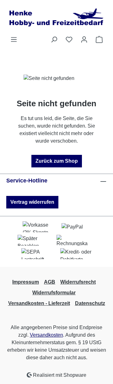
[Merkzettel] (69, 39)
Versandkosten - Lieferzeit (39, 303)
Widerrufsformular (54, 292)
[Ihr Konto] (84, 39)
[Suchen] (54, 39)
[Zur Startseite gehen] (56, 18)
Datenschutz (90, 303)
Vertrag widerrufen (32, 202)
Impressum (25, 282)
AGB (49, 282)
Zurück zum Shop (56, 161)
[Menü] (13, 39)
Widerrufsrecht (78, 282)
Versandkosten (46, 335)
